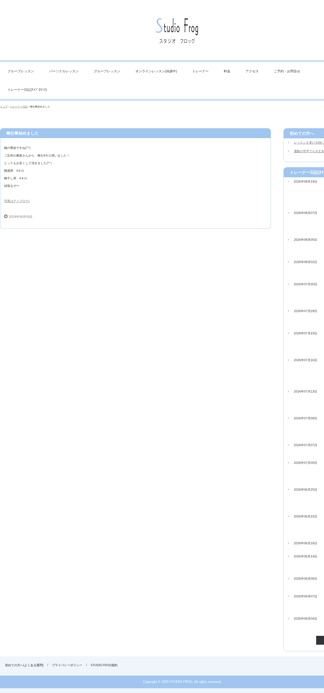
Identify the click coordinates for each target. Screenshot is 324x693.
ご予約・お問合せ (287, 71)
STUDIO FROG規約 (104, 665)
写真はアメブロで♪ (17, 201)
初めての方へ (302, 133)
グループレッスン (21, 71)
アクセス (252, 71)
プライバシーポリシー (67, 665)
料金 (227, 71)
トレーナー (200, 71)
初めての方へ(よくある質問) (24, 665)
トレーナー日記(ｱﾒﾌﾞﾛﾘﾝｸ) (27, 90)
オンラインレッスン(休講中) (156, 71)
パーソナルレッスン (64, 71)
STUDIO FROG (177, 33)
